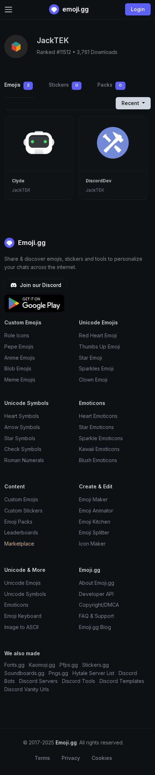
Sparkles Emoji (96, 368)
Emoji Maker (93, 499)
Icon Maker (92, 544)
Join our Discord (39, 285)
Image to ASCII (21, 627)
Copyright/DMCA (99, 605)
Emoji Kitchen (94, 522)
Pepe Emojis (19, 346)
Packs (109, 85)
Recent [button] (131, 103)
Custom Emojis (21, 499)
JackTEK (21, 190)
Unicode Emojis (22, 583)
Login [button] (138, 9)
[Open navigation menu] (8, 9)
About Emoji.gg (96, 583)
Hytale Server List (93, 673)
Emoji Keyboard (22, 616)
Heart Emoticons (98, 416)
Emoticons (16, 605)
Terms (42, 758)
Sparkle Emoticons (101, 438)
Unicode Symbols (25, 594)
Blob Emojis (17, 368)
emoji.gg (75, 9)
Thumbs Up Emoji (99, 346)
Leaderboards (21, 532)
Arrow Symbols (22, 427)
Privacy (71, 758)
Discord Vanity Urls (26, 689)
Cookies (102, 758)
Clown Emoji (93, 380)
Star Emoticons (96, 427)
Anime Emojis (19, 358)
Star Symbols (19, 438)
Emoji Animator (96, 510)
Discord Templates (121, 681)
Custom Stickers (23, 510)
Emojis (17, 85)
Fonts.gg (14, 665)
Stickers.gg (95, 665)
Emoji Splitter (94, 532)
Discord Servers (38, 681)
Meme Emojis (19, 380)
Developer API (96, 594)
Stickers (63, 85)
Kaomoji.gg (42, 665)
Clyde (18, 180)
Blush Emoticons (98, 460)
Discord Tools (78, 681)
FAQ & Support (96, 616)
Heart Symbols (21, 416)
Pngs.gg (58, 673)
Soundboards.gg (24, 673)
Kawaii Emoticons (99, 449)
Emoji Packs (18, 522)
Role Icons (16, 335)
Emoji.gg (31, 242)
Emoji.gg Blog (95, 627)
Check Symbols (22, 449)
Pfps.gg (68, 665)
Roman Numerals (24, 460)
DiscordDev (98, 180)
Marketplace (19, 544)
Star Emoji (90, 358)
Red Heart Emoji (98, 335)
